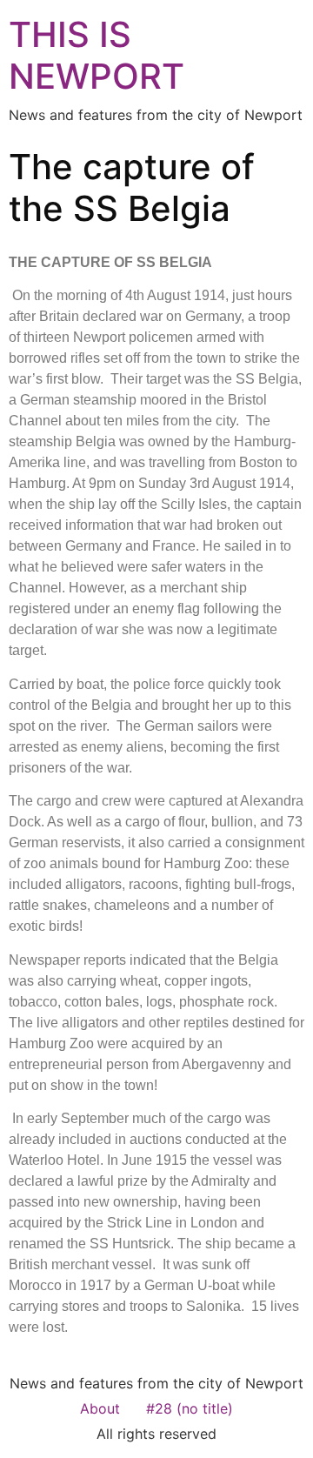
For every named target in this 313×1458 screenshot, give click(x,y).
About (100, 1408)
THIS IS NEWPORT (96, 55)
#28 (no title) (189, 1408)
